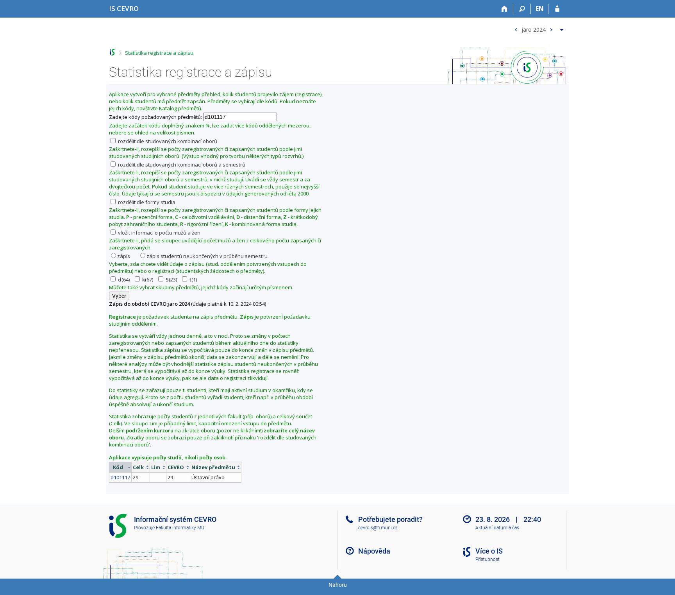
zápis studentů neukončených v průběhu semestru (207, 256)
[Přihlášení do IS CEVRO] (557, 9)
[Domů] (504, 9)
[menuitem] (538, 28)
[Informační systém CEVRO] (112, 52)
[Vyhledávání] (522, 9)
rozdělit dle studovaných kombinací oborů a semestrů (181, 164)
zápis (123, 256)
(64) (124, 279)
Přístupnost (487, 559)
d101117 (120, 477)
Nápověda (374, 551)
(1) (193, 279)
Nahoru (338, 585)
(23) (171, 279)
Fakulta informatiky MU (180, 527)
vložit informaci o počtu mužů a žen (158, 232)
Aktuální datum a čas (497, 527)
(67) (147, 279)
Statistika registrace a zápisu (159, 52)
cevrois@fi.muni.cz (378, 527)
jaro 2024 (533, 29)
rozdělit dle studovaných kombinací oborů (167, 141)
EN (540, 8)
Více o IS (489, 551)
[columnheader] (120, 467)
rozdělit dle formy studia (146, 202)
